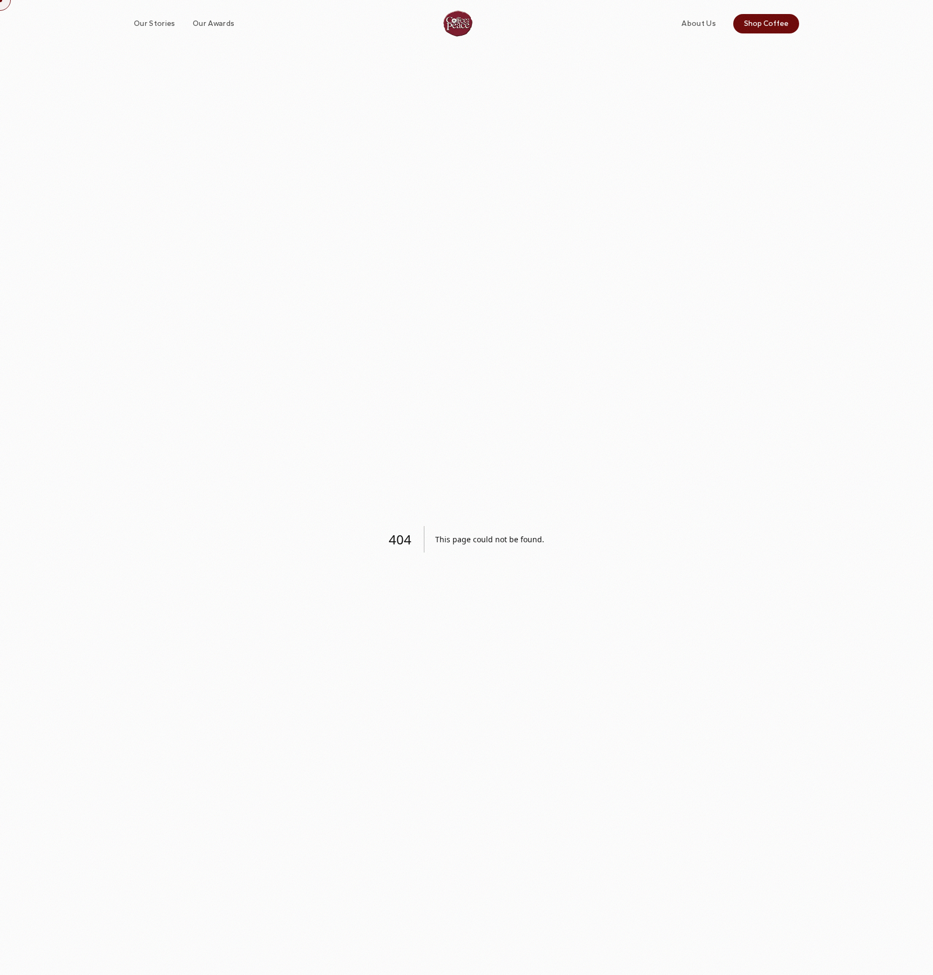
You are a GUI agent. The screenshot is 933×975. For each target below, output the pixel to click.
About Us (698, 23)
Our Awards (214, 23)
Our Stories (154, 23)
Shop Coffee (766, 23)
